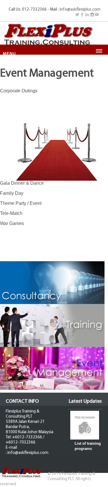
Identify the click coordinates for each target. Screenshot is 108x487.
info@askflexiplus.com (80, 9)
